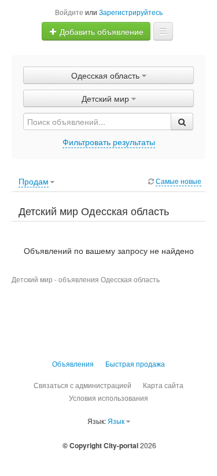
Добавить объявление (100, 31)
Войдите (69, 12)
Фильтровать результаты (108, 141)
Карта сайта (163, 385)
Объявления (73, 363)
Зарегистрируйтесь (131, 12)
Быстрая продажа (135, 363)
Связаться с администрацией (82, 385)
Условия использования (108, 398)
